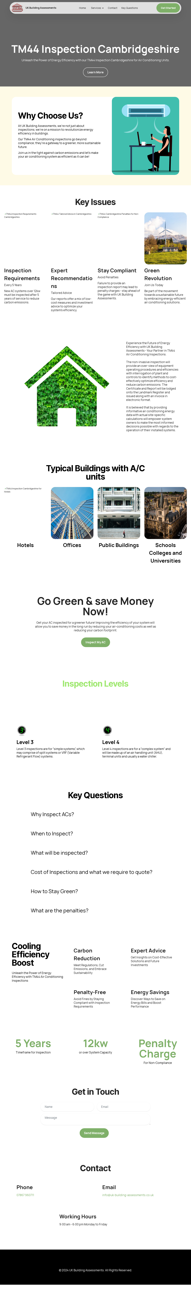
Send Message (94, 1133)
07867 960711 (25, 1195)
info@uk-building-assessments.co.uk (128, 1195)
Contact (112, 8)
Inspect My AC (95, 642)
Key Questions (129, 8)
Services (96, 8)
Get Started (168, 8)
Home (82, 8)
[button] (95, 814)
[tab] (95, 814)
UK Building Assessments (41, 8)
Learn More (95, 72)
